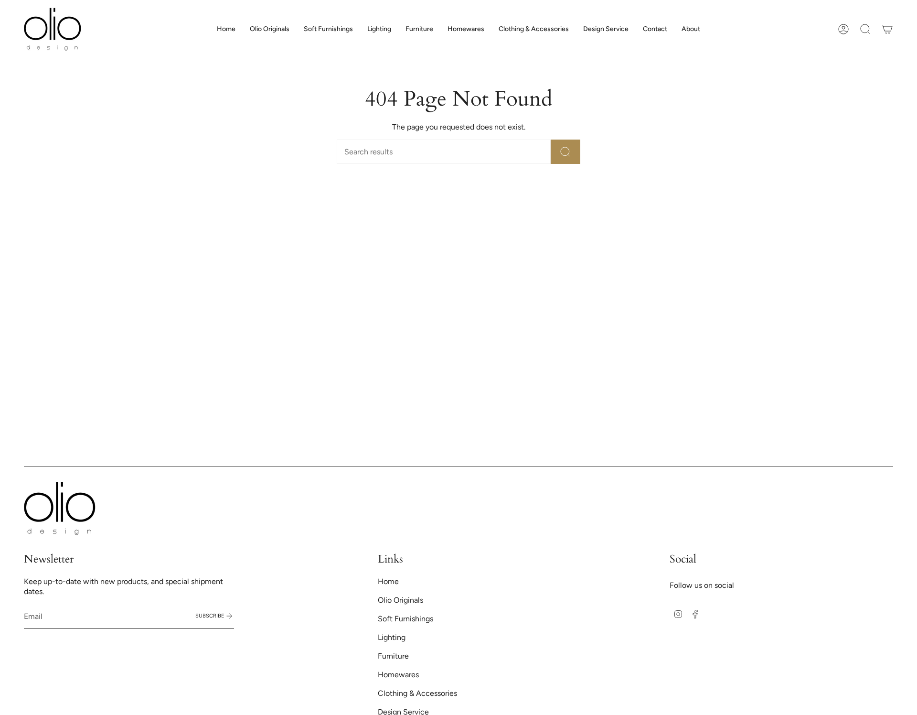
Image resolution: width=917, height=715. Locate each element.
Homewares (398, 674)
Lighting (391, 637)
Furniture (393, 656)
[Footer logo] (60, 508)
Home (388, 581)
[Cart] (887, 29)
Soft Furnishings (405, 618)
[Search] (565, 152)
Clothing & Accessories (417, 693)
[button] (328, 29)
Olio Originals (400, 600)
